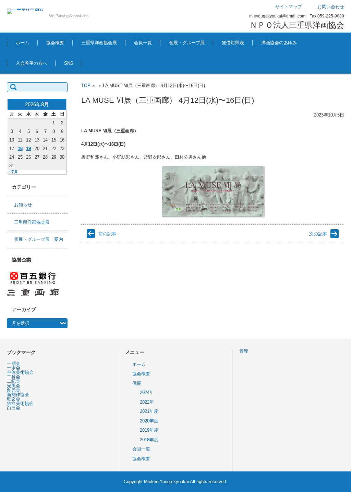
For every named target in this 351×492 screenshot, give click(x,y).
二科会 (13, 376)
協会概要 (55, 42)
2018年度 (149, 439)
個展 (136, 383)
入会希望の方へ (31, 63)
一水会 (13, 367)
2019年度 (149, 430)
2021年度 (149, 411)
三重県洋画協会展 (99, 42)
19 (28, 148)
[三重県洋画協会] (25, 11)
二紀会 (13, 381)
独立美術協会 (20, 403)
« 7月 (13, 172)
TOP (85, 85)
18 (20, 148)
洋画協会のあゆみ (279, 42)
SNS (68, 63)
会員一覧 (143, 42)
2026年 (171, 61)
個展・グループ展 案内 (38, 239)
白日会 (13, 407)
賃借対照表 (233, 42)
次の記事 (318, 233)
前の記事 (107, 233)
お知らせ (23, 204)
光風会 (13, 385)
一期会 (13, 363)
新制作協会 (18, 394)
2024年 (147, 392)
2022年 (147, 402)
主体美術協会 (20, 372)
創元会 (13, 390)
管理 (243, 351)
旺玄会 (13, 399)
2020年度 (149, 420)
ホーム (22, 42)
